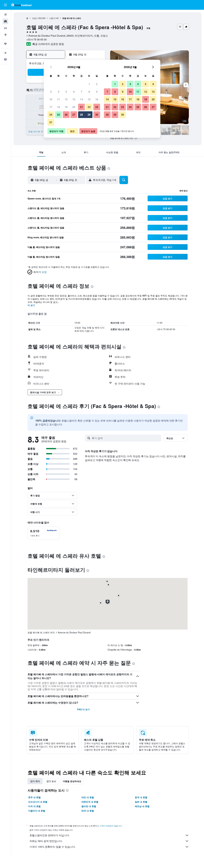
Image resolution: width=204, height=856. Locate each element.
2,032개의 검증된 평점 (51, 44)
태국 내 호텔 (87, 810)
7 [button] (81, 91)
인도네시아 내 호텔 (37, 801)
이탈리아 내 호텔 (36, 810)
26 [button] (66, 114)
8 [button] (89, 91)
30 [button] (96, 114)
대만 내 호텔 (87, 797)
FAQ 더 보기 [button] (83, 709)
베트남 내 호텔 (142, 806)
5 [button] (66, 91)
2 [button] (97, 84)
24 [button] (50, 114)
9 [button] (97, 91)
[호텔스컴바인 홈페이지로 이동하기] (21, 5)
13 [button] (73, 99)
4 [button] (58, 91)
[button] (5, 4)
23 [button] (96, 107)
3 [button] (51, 91)
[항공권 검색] (5, 14)
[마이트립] (5, 44)
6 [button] (74, 91)
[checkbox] (43, 533)
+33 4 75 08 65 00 (36, 39)
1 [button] (89, 84)
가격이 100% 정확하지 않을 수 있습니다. (52, 847)
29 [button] (89, 114)
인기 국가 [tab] (35, 781)
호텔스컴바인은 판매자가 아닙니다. (49, 835)
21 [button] (81, 107)
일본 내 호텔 (141, 801)
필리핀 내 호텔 (88, 806)
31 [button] (50, 122)
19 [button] (66, 107)
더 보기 (31, 305)
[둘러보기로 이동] (5, 35)
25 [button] (58, 114)
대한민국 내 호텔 (89, 801)
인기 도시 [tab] (51, 781)
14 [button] (81, 99)
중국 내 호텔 (141, 797)
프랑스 (35, 18)
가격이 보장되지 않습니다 (111, 825)
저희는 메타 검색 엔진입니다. (46, 841)
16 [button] (96, 99)
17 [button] (50, 107)
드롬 (51, 18)
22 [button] (89, 107)
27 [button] (73, 114)
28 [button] (81, 114)
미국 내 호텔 (34, 806)
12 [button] (66, 99)
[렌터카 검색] (5, 28)
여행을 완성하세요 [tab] (72, 781)
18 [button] (58, 107)
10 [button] (50, 99)
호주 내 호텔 (34, 797)
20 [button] (73, 107)
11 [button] (58, 99)
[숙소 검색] (5, 21)
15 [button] (89, 99)
